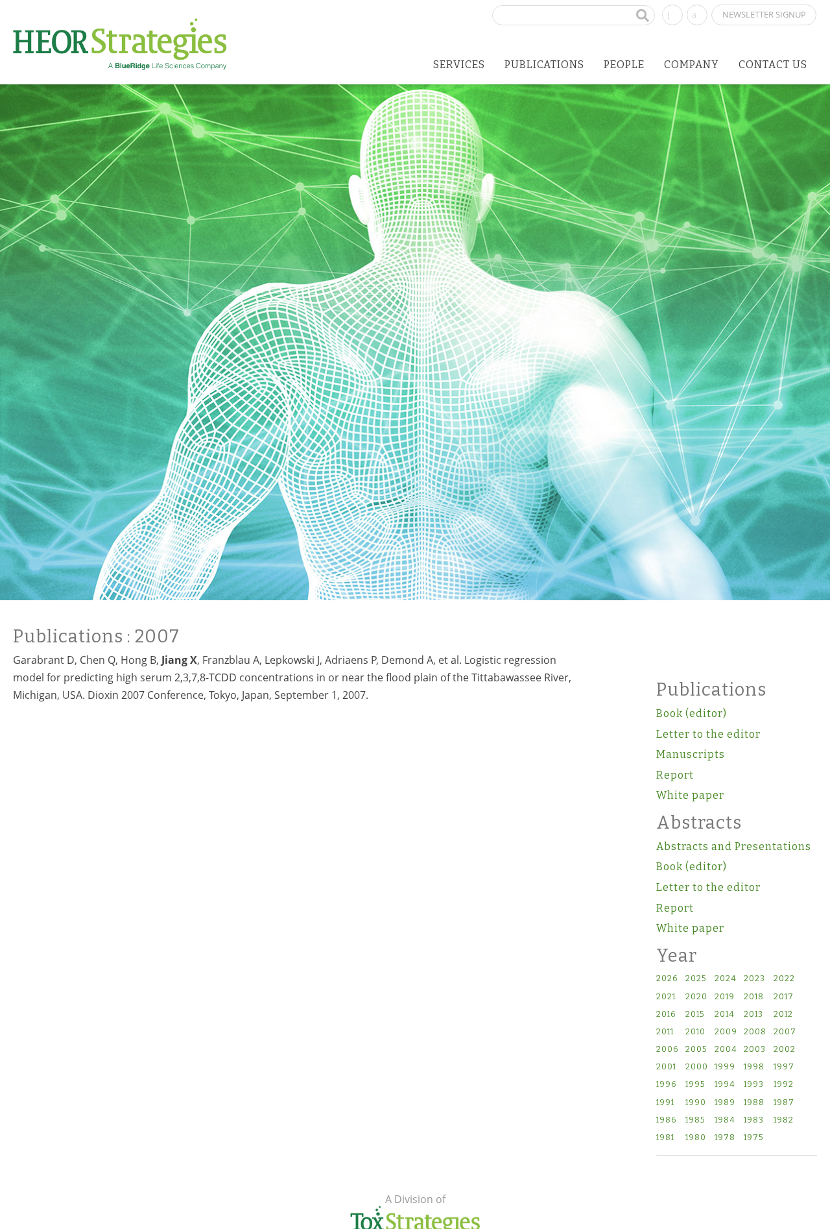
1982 (784, 1120)
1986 (666, 1120)
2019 (725, 997)
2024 (726, 979)
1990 (695, 1103)
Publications (544, 64)
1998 (754, 1067)
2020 (696, 997)
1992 (784, 1084)
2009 (726, 1032)
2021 (666, 997)
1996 (666, 1084)
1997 (784, 1067)
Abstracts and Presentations (733, 846)
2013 (753, 1014)
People (624, 64)
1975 (753, 1138)
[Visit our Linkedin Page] (672, 13)
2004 (726, 1049)
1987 (784, 1103)
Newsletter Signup (764, 14)
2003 (755, 1049)
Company (691, 64)
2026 (667, 979)
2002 (785, 1049)
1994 (725, 1084)
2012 (783, 1014)
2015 (694, 1014)
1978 (725, 1138)
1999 (725, 1067)
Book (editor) (691, 713)
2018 (754, 997)
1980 (695, 1138)
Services (459, 64)
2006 (667, 1049)
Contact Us (773, 64)
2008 (755, 1032)
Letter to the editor (708, 734)
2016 (666, 1014)
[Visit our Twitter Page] (697, 13)
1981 (665, 1138)
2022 (784, 979)
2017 (784, 997)
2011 (665, 1032)
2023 (754, 979)
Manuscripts (690, 754)
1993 (754, 1084)
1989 (725, 1103)
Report (675, 775)
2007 (785, 1032)
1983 (754, 1120)
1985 (695, 1120)
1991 (665, 1103)
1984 (725, 1120)
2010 (695, 1032)
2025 (695, 979)
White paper (690, 795)
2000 (696, 1067)
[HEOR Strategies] (120, 43)
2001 (666, 1067)
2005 (696, 1049)
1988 (754, 1103)
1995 (695, 1084)
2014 (725, 1014)
